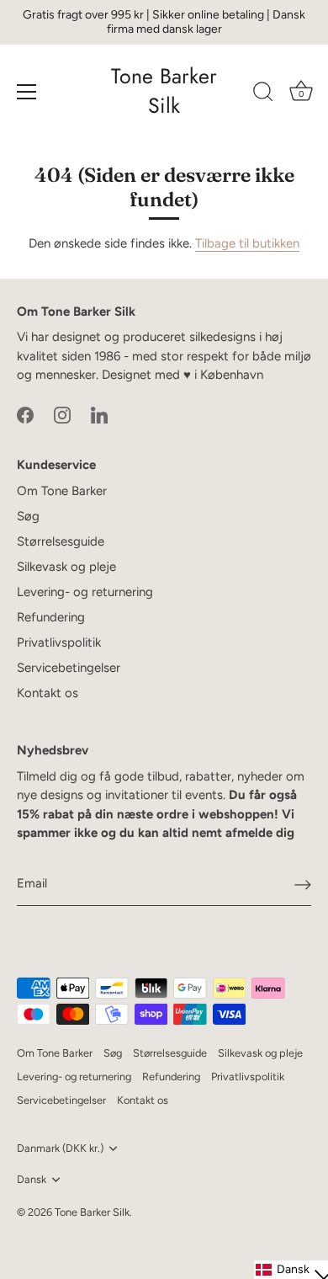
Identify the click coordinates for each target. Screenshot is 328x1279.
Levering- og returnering (85, 592)
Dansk (31, 1179)
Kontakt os (47, 693)
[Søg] (263, 94)
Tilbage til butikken (247, 243)
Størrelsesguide (60, 541)
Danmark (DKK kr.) (60, 1148)
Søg (28, 516)
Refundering (51, 617)
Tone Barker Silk (164, 90)
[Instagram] (62, 414)
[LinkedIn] (99, 414)
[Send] (302, 884)
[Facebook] (25, 414)
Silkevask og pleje (66, 566)
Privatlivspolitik (59, 642)
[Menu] (26, 91)
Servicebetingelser (68, 667)
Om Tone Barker (62, 490)
